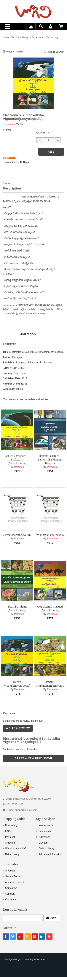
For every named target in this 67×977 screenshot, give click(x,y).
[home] (33, 11)
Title (5, 351)
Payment (10, 837)
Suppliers (10, 893)
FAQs (8, 831)
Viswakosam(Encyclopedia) (20, 535)
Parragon (10, 124)
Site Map (10, 870)
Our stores (11, 899)
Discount (43, 842)
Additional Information (50, 854)
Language (8, 389)
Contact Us (11, 888)
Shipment (10, 842)
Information (45, 831)
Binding (7, 373)
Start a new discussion (33, 758)
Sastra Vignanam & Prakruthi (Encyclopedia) (17, 459)
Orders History (46, 848)
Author (7, 357)
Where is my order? (15, 848)
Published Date (11, 378)
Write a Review (14, 51)
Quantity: (43, 132)
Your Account (46, 825)
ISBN (6, 367)
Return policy (12, 854)
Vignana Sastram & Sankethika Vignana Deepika (50, 459)
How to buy (11, 825)
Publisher (8, 362)
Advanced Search (14, 882)
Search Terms (12, 876)
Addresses (44, 837)
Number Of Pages (13, 383)
